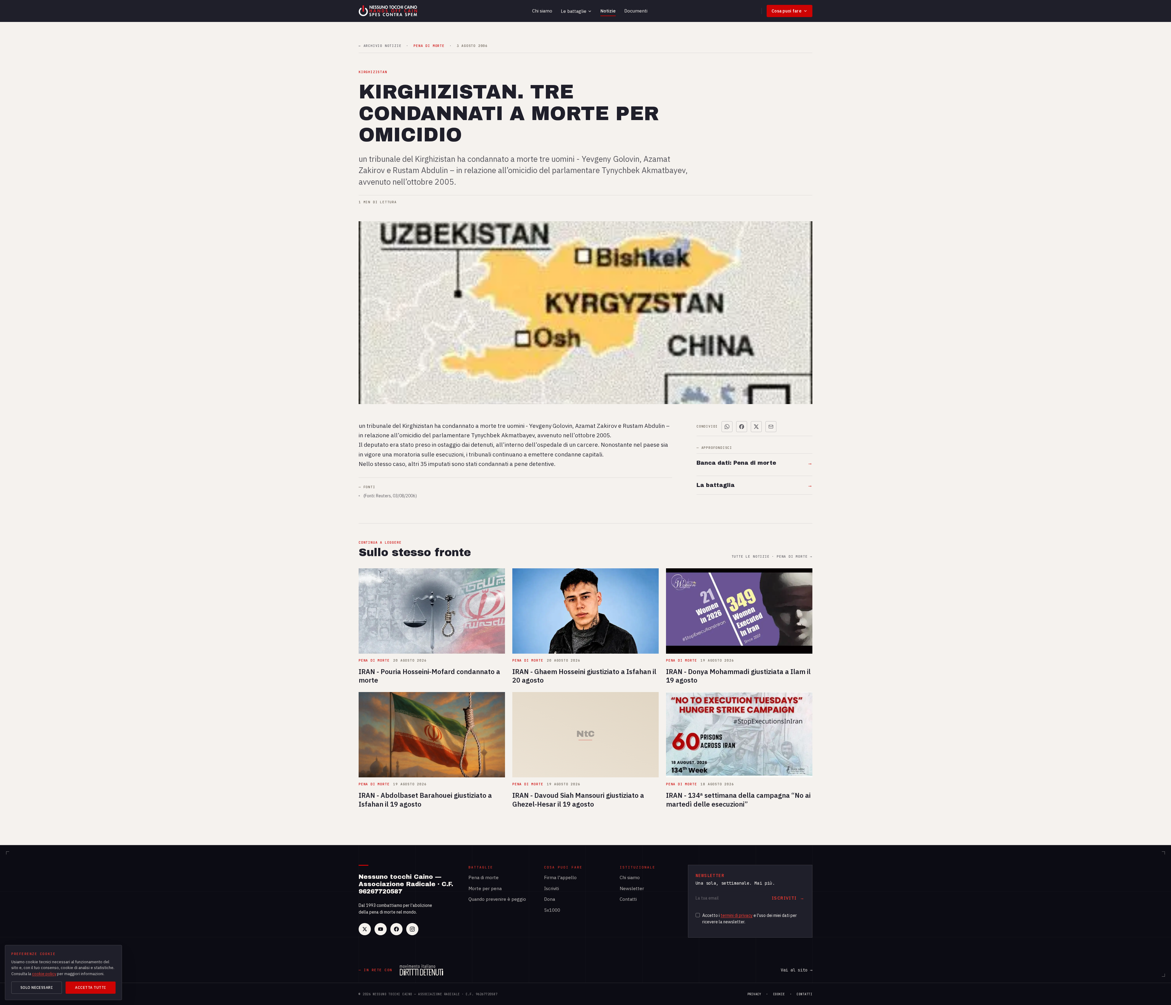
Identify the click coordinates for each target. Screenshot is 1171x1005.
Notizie (608, 11)
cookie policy (44, 973)
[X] (365, 929)
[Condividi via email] (770, 426)
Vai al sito (796, 970)
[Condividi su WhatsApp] (727, 426)
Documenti (635, 11)
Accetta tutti (90, 987)
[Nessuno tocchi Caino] (388, 11)
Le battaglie (573, 11)
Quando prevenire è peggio (497, 899)
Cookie (779, 994)
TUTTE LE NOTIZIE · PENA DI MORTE (772, 557)
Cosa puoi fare (786, 11)
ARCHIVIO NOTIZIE (380, 46)
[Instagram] (412, 929)
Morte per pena (485, 888)
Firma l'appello (560, 877)
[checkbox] (698, 915)
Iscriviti (551, 888)
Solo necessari (36, 987)
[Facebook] (396, 929)
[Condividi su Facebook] (741, 426)
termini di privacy (737, 915)
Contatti (628, 899)
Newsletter (632, 888)
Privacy (754, 994)
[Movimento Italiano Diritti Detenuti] (421, 969)
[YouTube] (380, 929)
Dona (549, 899)
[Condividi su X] (756, 426)
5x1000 (552, 910)
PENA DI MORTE (429, 46)
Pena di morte (483, 877)
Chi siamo (542, 11)
